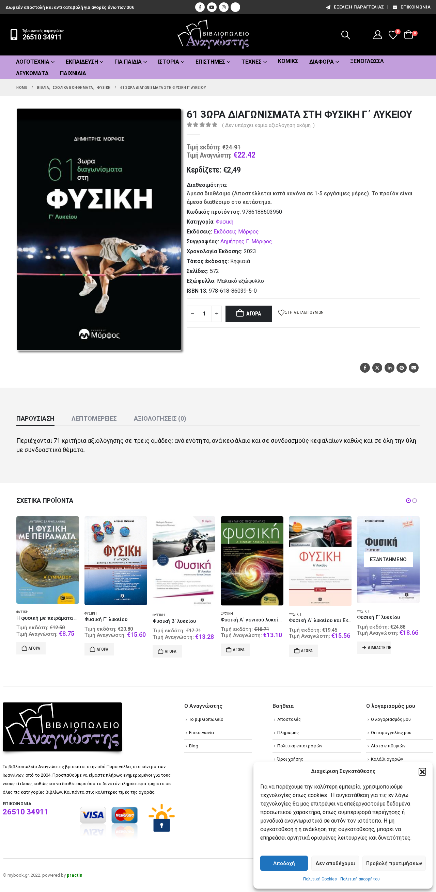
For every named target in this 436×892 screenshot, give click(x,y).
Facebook (365, 368)
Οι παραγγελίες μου (391, 732)
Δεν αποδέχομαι (335, 863)
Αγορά (253, 313)
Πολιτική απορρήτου (360, 879)
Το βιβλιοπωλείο (206, 719)
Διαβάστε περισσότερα (379, 647)
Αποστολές (289, 719)
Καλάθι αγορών (387, 759)
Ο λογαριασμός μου (391, 719)
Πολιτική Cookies (320, 879)
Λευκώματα (32, 73)
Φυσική (224, 221)
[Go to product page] (47, 560)
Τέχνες (252, 62)
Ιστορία (168, 62)
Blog (193, 745)
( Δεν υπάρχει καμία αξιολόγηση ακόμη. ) (268, 125)
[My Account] (378, 34)
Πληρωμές (288, 732)
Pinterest (401, 368)
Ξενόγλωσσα (367, 61)
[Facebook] (200, 7)
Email (414, 368)
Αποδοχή (284, 863)
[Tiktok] (235, 7)
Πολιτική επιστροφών (299, 745)
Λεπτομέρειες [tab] (94, 418)
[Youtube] (212, 7)
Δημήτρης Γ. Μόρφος (246, 241)
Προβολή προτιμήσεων (394, 863)
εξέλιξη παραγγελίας (359, 7)
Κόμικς (288, 61)
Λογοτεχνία (32, 62)
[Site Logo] (213, 34)
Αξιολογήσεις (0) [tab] (160, 418)
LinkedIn (389, 368)
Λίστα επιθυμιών (388, 745)
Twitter (377, 368)
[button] (422, 771)
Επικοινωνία (416, 7)
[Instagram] (224, 7)
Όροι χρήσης (290, 759)
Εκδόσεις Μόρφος (236, 231)
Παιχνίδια (73, 73)
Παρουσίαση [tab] (35, 418)
